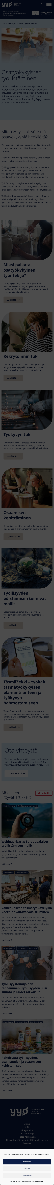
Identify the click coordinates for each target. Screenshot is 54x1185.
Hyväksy (27, 1161)
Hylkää (27, 1168)
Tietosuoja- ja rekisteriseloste (32, 1181)
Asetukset (27, 1175)
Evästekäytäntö (15, 1181)
